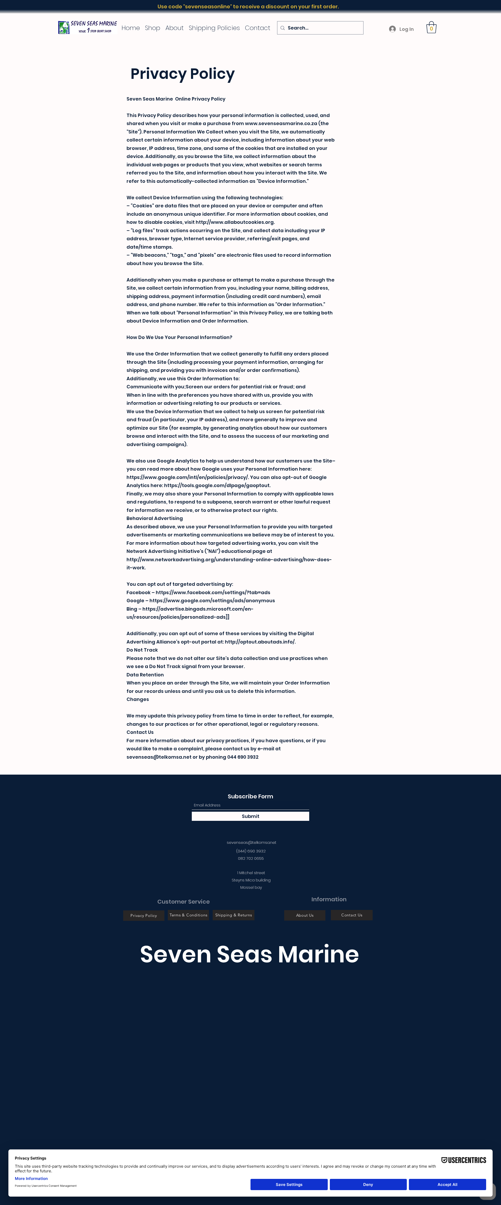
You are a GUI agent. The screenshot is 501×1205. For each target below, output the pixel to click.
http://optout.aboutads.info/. (260, 642)
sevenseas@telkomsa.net (251, 842)
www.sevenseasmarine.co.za (281, 123)
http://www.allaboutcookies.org (235, 222)
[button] (431, 27)
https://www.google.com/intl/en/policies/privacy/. (188, 477)
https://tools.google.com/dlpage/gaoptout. (217, 485)
